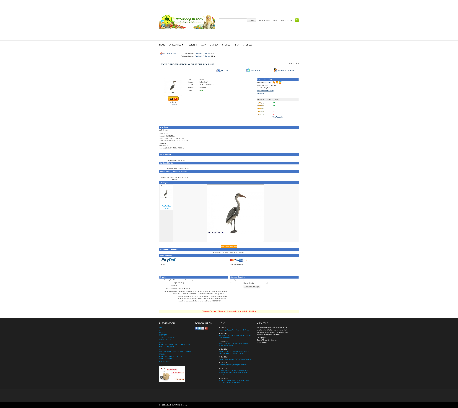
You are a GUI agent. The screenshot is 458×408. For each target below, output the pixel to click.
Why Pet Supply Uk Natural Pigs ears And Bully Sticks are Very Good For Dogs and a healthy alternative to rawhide (234, 373)
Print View (224, 70)
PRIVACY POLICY (165, 340)
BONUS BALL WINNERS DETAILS (170, 356)
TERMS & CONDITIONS (167, 337)
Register (275, 20)
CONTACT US (163, 335)
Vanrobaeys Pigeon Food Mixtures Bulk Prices (234, 330)
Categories (176, 45)
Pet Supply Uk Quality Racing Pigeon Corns (233, 365)
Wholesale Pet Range (202, 53)
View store (260, 93)
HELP (161, 328)
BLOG (161, 349)
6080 (269, 82)
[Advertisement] (229, 395)
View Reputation (278, 117)
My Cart (289, 20)
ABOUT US (163, 332)
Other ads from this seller (265, 91)
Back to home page (169, 53)
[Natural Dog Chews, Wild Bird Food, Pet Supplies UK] (187, 20)
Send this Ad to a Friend (286, 70)
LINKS (161, 342)
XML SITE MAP (164, 361)
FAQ (160, 330)
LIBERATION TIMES (165, 359)
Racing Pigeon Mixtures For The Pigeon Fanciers (235, 359)
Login (282, 20)
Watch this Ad (255, 70)
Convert (173, 104)
